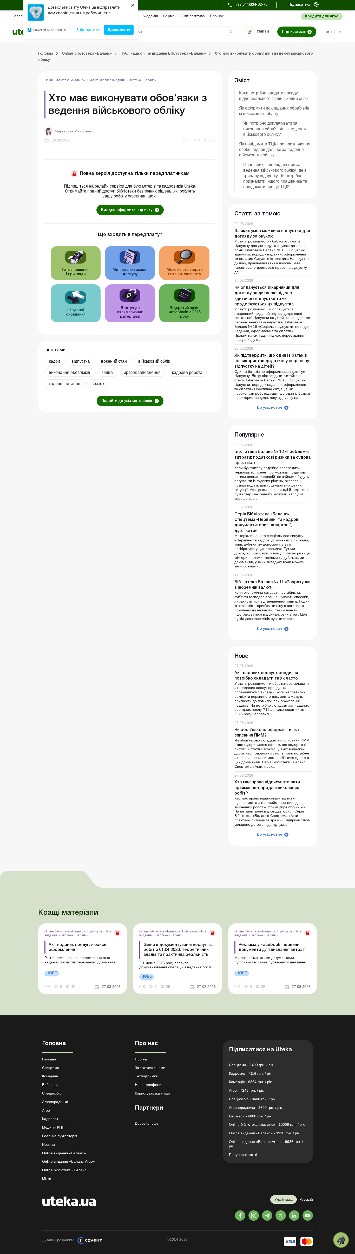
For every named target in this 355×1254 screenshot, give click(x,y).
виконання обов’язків (69, 372)
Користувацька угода (152, 1093)
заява (107, 372)
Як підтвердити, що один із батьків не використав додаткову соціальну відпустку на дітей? (271, 361)
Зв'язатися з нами (150, 1068)
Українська (283, 1199)
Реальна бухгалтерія (59, 1136)
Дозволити (119, 29)
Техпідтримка (146, 1076)
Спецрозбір (52, 1093)
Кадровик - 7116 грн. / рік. (250, 1073)
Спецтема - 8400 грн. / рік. (251, 1065)
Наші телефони (148, 1085)
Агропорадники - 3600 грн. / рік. (256, 1107)
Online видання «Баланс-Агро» (68, 1161)
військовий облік (154, 361)
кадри (54, 361)
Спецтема (50, 1068)
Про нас (217, 16)
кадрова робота (187, 372)
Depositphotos (147, 1123)
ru (340, 32)
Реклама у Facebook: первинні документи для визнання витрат (272, 947)
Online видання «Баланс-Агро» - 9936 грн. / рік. (266, 1144)
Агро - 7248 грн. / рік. (247, 1090)
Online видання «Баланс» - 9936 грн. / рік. (264, 1133)
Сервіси (169, 16)
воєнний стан (114, 361)
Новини (48, 1144)
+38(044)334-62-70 (251, 5)
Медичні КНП (53, 1127)
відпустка (80, 361)
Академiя (150, 16)
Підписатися (299, 5)
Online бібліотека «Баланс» (65, 80)
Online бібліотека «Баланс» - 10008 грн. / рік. (267, 1124)
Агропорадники (55, 1102)
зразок (98, 383)
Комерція (50, 1076)
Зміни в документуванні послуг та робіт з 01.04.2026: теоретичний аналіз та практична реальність (178, 950)
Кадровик (50, 1119)
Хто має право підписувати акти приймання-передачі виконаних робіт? (267, 787)
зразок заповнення (142, 372)
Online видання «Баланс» (64, 1153)
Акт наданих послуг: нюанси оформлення (77, 947)
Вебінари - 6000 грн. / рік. (250, 1116)
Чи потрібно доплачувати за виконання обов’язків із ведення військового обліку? (274, 128)
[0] (341, 1240)
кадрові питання (64, 383)
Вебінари (50, 1085)
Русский (306, 1199)
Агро (46, 1110)
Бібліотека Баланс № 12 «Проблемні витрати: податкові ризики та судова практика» (272, 457)
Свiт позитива (193, 16)
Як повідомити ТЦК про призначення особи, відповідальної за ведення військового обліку (274, 149)
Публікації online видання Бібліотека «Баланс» (121, 80)
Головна (19, 16)
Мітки (46, 1178)
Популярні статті (243, 1155)
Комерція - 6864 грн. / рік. (251, 1082)
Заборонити (88, 29)
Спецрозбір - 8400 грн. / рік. (252, 1099)
